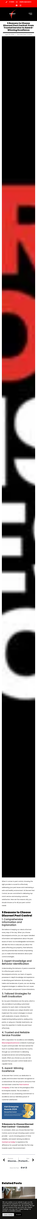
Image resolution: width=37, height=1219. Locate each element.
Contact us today (8, 1142)
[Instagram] (20, 5)
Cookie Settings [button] (8, 1214)
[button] (30, 14)
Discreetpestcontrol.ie (10, 1043)
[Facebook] (16, 5)
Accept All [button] (18, 1214)
